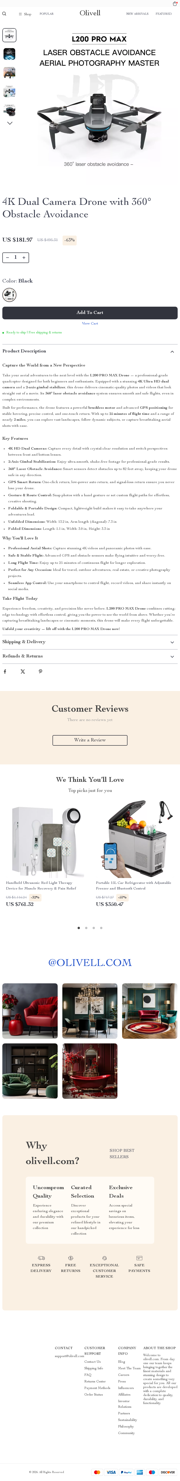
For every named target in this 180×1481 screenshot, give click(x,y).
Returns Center (95, 1381)
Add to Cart (90, 313)
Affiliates (124, 1395)
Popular (47, 14)
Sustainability (127, 1420)
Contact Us (92, 1362)
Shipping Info (93, 1368)
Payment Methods (97, 1388)
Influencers (126, 1388)
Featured (164, 14)
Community (126, 1433)
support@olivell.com (69, 1356)
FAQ (87, 1375)
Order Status (93, 1395)
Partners (124, 1413)
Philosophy (126, 1426)
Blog (121, 1362)
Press (122, 1381)
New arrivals (137, 14)
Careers (123, 1375)
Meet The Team (129, 1368)
